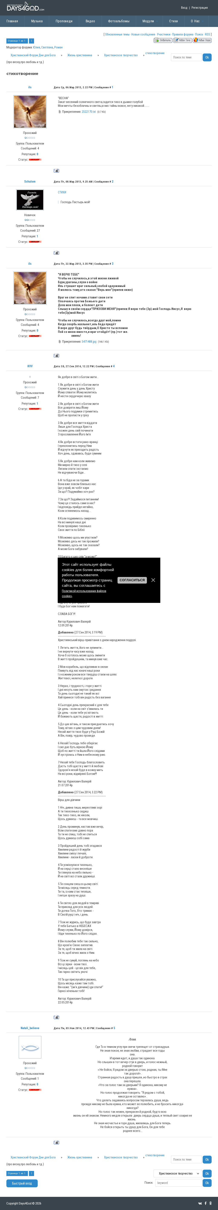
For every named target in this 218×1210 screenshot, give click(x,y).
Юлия (36, 47)
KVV (30, 366)
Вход (184, 7)
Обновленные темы (117, 34)
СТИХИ (62, 192)
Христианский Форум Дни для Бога (33, 55)
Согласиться (132, 580)
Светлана (47, 47)
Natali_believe (30, 1028)
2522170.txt (89, 111)
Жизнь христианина (79, 55)
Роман (58, 47)
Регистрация (200, 7)
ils (30, 87)
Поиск (199, 34)
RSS (207, 34)
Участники (163, 34)
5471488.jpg (89, 341)
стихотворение (155, 53)
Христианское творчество (121, 55)
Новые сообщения (143, 34)
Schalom (30, 181)
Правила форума (182, 34)
